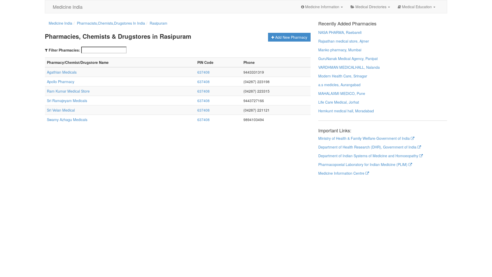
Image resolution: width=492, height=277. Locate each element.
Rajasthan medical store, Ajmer (343, 41)
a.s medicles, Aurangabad (339, 84)
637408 (203, 72)
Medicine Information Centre (341, 173)
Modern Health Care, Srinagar (342, 75)
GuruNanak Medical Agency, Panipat (348, 58)
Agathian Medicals (62, 72)
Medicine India (68, 6)
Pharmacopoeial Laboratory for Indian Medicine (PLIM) (363, 164)
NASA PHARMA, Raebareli (340, 32)
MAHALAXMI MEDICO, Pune (341, 93)
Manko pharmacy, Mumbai (339, 49)
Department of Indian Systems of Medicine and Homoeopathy (368, 155)
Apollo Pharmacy (60, 81)
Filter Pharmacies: (64, 50)
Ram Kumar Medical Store (68, 91)
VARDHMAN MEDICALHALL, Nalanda (349, 67)
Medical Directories (370, 6)
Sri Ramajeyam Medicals (67, 100)
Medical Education (417, 6)
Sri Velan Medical (61, 110)
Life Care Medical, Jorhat (338, 102)
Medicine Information (322, 6)
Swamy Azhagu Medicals (67, 119)
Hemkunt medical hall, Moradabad (346, 110)
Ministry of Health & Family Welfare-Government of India (364, 138)
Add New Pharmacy (290, 37)
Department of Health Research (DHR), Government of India (367, 147)
